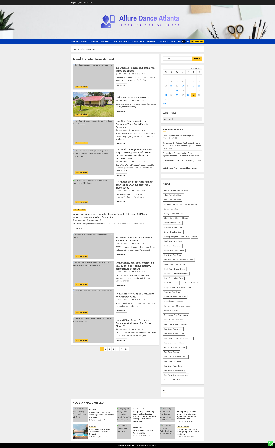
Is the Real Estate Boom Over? (132, 97)
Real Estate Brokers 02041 (174, 333)
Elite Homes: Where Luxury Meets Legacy (180, 168)
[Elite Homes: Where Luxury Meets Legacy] (124, 431)
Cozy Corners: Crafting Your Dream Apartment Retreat (99, 431)
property (164, 41)
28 (188, 95)
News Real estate (121, 41)
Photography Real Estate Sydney (176, 315)
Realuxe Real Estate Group (174, 380)
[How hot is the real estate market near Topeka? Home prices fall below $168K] (93, 192)
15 (194, 86)
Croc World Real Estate (172, 223)
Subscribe (199, 41)
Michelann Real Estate (172, 292)
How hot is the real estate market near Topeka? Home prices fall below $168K (134, 184)
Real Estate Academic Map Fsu (175, 324)
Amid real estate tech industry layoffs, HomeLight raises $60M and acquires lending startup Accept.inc (110, 215)
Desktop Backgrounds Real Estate (176, 236)
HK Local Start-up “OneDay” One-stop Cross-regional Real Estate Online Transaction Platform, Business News (134, 154)
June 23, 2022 (93, 220)
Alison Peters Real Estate (173, 195)
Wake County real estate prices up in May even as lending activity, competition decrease (135, 265)
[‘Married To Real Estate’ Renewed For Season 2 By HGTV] (93, 246)
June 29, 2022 (135, 100)
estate (194, 236)
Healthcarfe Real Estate (172, 246)
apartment (152, 41)
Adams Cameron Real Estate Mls (176, 190)
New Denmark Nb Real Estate (175, 296)
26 (177, 95)
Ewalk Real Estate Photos (173, 241)
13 (183, 86)
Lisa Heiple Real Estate (190, 283)
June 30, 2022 (135, 74)
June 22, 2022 (135, 244)
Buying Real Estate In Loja (173, 213)
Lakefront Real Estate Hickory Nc (176, 273)
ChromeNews (141, 445)
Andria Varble (122, 74)
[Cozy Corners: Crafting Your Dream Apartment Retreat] (80, 431)
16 (199, 86)
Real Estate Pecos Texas (173, 366)
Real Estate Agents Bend (173, 329)
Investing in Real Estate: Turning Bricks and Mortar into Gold (101, 414)
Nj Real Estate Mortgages (173, 301)
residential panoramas (100, 41)
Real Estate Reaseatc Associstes (176, 375)
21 (188, 90)
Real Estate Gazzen (171, 352)
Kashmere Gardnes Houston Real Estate (178, 259)
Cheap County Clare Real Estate (176, 218)
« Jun (165, 103)
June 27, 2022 (135, 161)
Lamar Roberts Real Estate (173, 278)
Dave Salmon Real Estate (173, 232)
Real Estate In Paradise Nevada (175, 356)
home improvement (79, 41)
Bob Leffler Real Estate (172, 199)
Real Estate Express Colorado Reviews (178, 338)
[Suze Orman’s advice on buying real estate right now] (93, 76)
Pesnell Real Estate (171, 310)
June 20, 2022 (135, 300)
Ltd (189, 287)
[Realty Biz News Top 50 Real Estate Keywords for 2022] (93, 302)
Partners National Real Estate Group (177, 306)
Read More (121, 85)
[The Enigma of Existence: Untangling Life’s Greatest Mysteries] (167, 431)
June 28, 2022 (135, 130)
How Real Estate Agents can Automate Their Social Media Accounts (132, 124)
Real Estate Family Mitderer (174, 343)
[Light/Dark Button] (183, 41)
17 (166, 90)
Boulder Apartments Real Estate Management (180, 204)
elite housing (138, 41)
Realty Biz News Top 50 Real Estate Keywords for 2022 (135, 295)
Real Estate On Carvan (172, 361)
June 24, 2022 (135, 191)
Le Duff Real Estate (171, 283)
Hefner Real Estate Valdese (174, 250)
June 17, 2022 (135, 329)
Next (126, 349)
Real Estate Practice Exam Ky (174, 370)
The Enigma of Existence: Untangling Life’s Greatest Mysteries (188, 431)
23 (199, 90)
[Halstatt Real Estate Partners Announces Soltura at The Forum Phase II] (93, 330)
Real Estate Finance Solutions (174, 347)
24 (166, 95)
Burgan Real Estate (171, 209)
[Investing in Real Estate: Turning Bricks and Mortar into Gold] (80, 414)
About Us (175, 41)
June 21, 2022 (135, 272)
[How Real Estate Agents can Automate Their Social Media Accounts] (93, 132)
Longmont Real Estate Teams (174, 287)
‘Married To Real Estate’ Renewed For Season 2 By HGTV (134, 239)
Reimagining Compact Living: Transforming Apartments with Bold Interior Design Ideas (187, 415)
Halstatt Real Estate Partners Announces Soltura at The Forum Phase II (134, 323)
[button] (188, 41)
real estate (92, 410)
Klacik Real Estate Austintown (174, 269)
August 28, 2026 (96, 420)
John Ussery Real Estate (172, 255)
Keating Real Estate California (175, 264)
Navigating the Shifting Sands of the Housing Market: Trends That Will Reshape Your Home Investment (182, 146)
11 (171, 86)
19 (177, 90)
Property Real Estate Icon (173, 320)
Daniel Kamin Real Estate (173, 227)
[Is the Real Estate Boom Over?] (93, 104)
